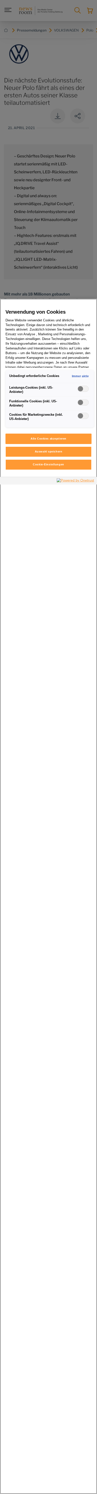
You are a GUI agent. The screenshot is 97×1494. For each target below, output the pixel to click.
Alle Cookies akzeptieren (48, 438)
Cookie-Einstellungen (48, 464)
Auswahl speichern (48, 451)
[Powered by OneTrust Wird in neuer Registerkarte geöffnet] (76, 481)
